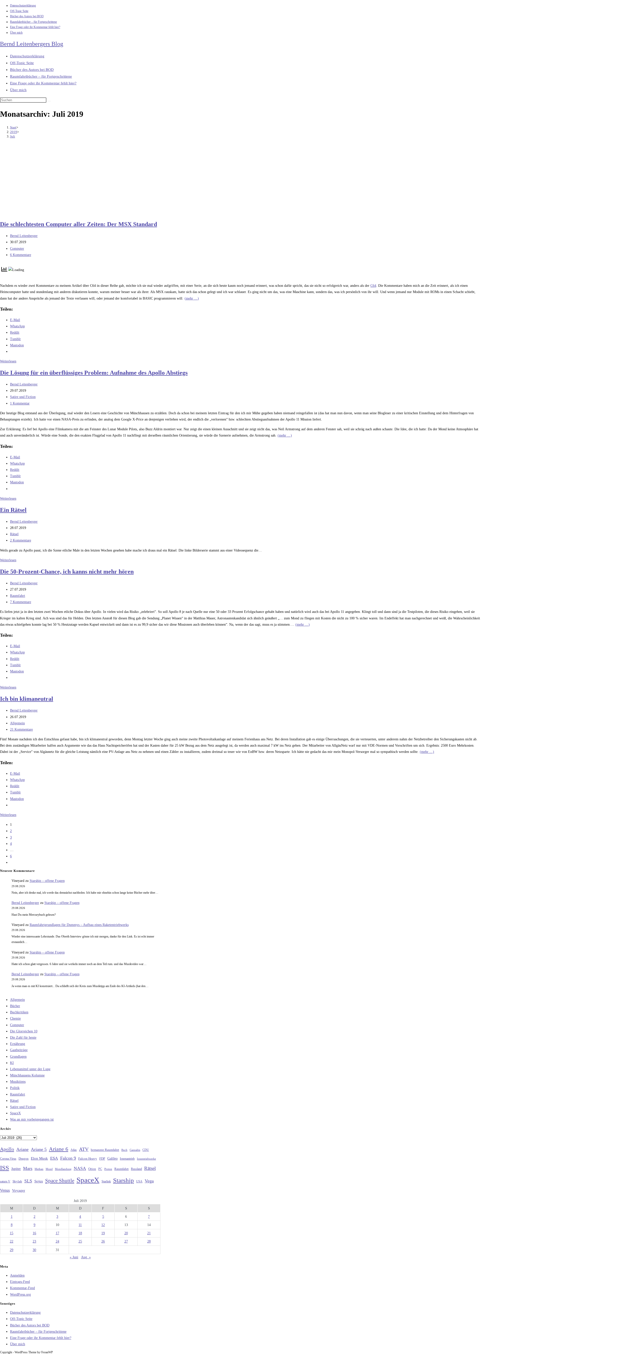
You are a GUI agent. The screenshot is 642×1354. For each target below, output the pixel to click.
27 (126, 1241)
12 (103, 1225)
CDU (145, 1150)
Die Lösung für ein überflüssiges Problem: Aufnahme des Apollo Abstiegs (94, 372)
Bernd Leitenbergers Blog (31, 44)
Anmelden (17, 1275)
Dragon (24, 1158)
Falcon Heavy (87, 1158)
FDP (102, 1158)
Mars (27, 1168)
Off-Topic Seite (19, 11)
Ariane (22, 1149)
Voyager (18, 1190)
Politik (15, 1088)
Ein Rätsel (13, 510)
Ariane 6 (58, 1149)
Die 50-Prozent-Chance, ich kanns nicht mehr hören (67, 571)
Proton (108, 1169)
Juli (12, 136)
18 (80, 1233)
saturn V (5, 1181)
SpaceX (15, 1113)
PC (100, 1169)
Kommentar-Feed (22, 1288)
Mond (49, 1168)
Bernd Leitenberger (24, 236)
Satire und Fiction (23, 397)
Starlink (106, 1181)
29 (11, 1250)
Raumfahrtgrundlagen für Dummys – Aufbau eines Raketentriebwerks (79, 925)
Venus (5, 1190)
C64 (373, 286)
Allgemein (17, 723)
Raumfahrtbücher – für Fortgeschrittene (33, 22)
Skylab (17, 1181)
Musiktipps (18, 1082)
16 (34, 1233)
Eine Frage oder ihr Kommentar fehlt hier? (35, 27)
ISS (4, 1167)
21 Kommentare (21, 729)
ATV (84, 1149)
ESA (54, 1158)
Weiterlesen (8, 361)
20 (126, 1233)
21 (149, 1233)
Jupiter (16, 1169)
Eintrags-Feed (20, 1282)
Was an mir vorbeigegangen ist (32, 1119)
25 (80, 1241)
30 (34, 1250)
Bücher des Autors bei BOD (27, 16)
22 (11, 1241)
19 (103, 1233)
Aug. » (86, 1257)
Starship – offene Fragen (47, 881)
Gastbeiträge (19, 1050)
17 (57, 1233)
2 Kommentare (20, 540)
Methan (39, 1168)
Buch (124, 1149)
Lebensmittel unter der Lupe (30, 1069)
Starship (123, 1180)
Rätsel (14, 534)
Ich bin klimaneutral (26, 699)
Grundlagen (18, 1056)
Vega (149, 1180)
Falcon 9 (68, 1158)
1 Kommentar (20, 403)
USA (139, 1181)
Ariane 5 (39, 1149)
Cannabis (135, 1149)
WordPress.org (20, 1294)
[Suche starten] (49, 101)
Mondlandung (63, 1169)
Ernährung (17, 1044)
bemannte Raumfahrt (105, 1150)
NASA (80, 1168)
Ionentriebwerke (146, 1158)
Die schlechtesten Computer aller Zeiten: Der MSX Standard (78, 224)
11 (80, 1225)
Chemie (15, 1018)
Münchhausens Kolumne (27, 1075)
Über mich (16, 32)
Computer (17, 248)
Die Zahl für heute (23, 1037)
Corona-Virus (8, 1158)
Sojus (38, 1181)
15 (11, 1233)
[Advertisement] (240, 180)
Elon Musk (39, 1158)
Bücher (15, 1006)
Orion (92, 1169)
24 (57, 1241)
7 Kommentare (20, 602)
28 (149, 1241)
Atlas (73, 1150)
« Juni (74, 1257)
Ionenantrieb (127, 1158)
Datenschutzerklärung (23, 5)
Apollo (7, 1149)
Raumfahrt (17, 596)
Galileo (112, 1158)
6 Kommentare (20, 255)
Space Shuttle (59, 1181)
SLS (28, 1180)
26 (103, 1241)
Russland (136, 1169)
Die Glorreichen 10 (23, 1031)
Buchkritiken (19, 1012)
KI (12, 1063)
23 (34, 1241)
